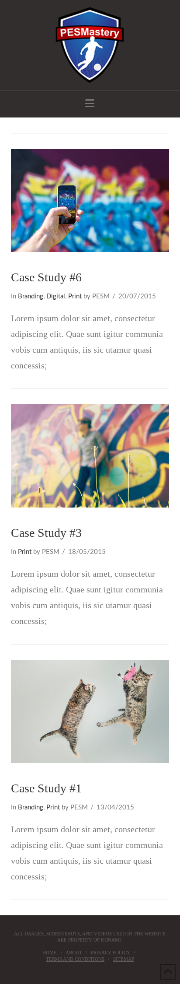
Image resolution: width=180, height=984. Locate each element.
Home (49, 952)
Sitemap (123, 959)
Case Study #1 (46, 788)
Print (75, 296)
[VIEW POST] (90, 200)
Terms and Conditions (75, 959)
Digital (55, 296)
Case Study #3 (46, 532)
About (74, 952)
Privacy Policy (110, 952)
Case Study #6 (46, 277)
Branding (30, 296)
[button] (89, 103)
